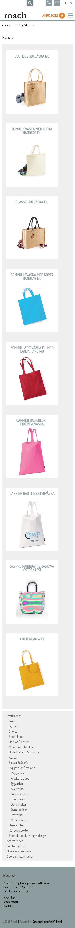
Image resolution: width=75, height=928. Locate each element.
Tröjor (12, 721)
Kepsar (13, 757)
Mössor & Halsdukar (21, 747)
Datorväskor (18, 804)
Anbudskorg (50, 15)
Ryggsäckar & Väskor (22, 768)
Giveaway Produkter (19, 851)
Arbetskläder (15, 841)
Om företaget (11, 901)
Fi (66, 3)
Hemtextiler (16, 825)
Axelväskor (17, 789)
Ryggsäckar (18, 773)
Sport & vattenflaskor (20, 856)
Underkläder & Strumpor (24, 752)
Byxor (12, 726)
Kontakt (8, 906)
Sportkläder (16, 737)
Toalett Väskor (19, 794)
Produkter (7, 25)
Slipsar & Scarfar (19, 763)
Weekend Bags (20, 778)
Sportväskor (18, 799)
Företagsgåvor (15, 846)
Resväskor (17, 815)
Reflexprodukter (19, 830)
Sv (71, 3)
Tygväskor (25, 25)
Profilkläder (14, 716)
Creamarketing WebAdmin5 (47, 921)
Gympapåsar (19, 810)
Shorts (13, 731)
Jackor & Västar (19, 742)
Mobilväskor (18, 820)
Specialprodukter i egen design (27, 836)
